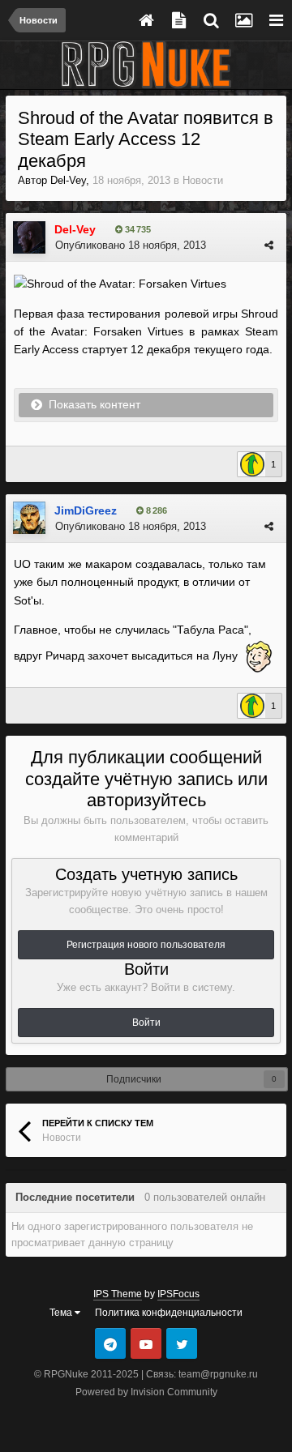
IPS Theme (117, 1294)
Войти (146, 1022)
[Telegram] (110, 1343)
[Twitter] (181, 1343)
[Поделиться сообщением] (268, 245)
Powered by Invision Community (146, 1392)
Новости (202, 180)
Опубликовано (130, 245)
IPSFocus (178, 1294)
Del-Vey (68, 180)
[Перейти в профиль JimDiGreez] (29, 518)
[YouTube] (146, 1343)
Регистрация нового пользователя (146, 944)
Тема (62, 1312)
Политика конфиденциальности (169, 1312)
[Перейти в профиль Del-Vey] (29, 237)
